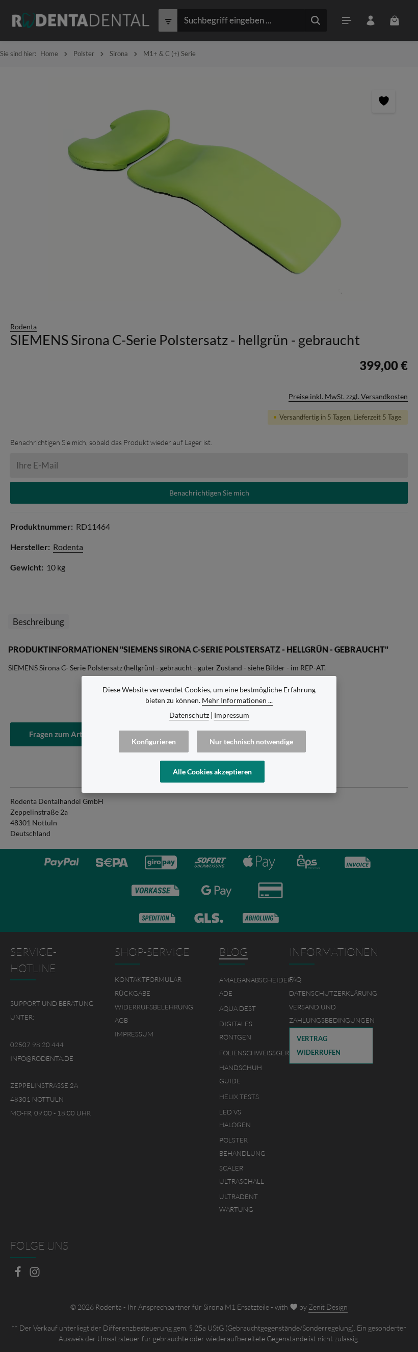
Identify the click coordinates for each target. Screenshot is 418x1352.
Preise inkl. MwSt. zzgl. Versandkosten (348, 396)
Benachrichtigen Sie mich (209, 492)
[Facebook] (18, 1274)
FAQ (295, 979)
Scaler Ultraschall (241, 1174)
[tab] (38, 621)
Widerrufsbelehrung (154, 1007)
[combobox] (241, 20)
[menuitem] (157, 979)
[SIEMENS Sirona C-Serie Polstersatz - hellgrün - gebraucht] (208, 189)
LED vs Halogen (235, 1118)
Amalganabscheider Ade (255, 986)
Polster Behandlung (242, 1146)
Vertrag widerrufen (319, 1045)
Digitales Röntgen (235, 1030)
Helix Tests (239, 1097)
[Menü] (347, 21)
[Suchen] (316, 20)
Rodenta (23, 326)
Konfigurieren (154, 741)
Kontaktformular (148, 979)
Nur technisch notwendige (251, 741)
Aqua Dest (237, 1008)
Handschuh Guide (240, 1074)
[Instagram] (34, 1274)
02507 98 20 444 (37, 1045)
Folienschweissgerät (258, 1053)
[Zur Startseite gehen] (80, 20)
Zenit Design (328, 1307)
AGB (121, 1020)
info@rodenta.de (41, 1058)
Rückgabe (132, 993)
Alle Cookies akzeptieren (212, 771)
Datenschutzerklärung (333, 993)
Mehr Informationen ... (237, 700)
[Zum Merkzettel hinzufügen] (383, 101)
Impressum (134, 1034)
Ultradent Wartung (238, 1203)
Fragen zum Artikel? (63, 734)
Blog (233, 951)
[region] (209, 189)
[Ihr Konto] (371, 21)
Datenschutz (189, 715)
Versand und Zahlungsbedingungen (332, 1014)
